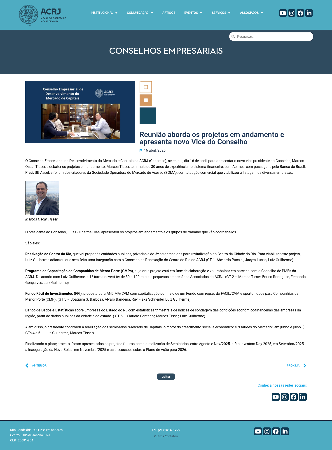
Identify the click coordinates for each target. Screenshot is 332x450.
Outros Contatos (166, 436)
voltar (166, 377)
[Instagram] (292, 13)
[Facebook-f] (300, 13)
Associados (249, 12)
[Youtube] (283, 13)
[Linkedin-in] (309, 13)
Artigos (168, 12)
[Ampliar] (52, 188)
